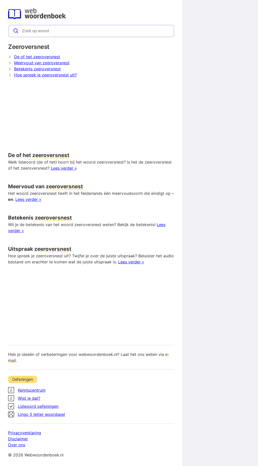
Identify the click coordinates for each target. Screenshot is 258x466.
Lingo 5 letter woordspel (41, 414)
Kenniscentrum (32, 390)
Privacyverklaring (24, 432)
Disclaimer (18, 438)
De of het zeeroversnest (37, 56)
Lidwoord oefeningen (38, 406)
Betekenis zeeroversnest (37, 68)
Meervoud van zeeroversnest (42, 62)
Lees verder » (64, 168)
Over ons (16, 444)
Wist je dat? (29, 398)
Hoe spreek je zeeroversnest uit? (45, 74)
